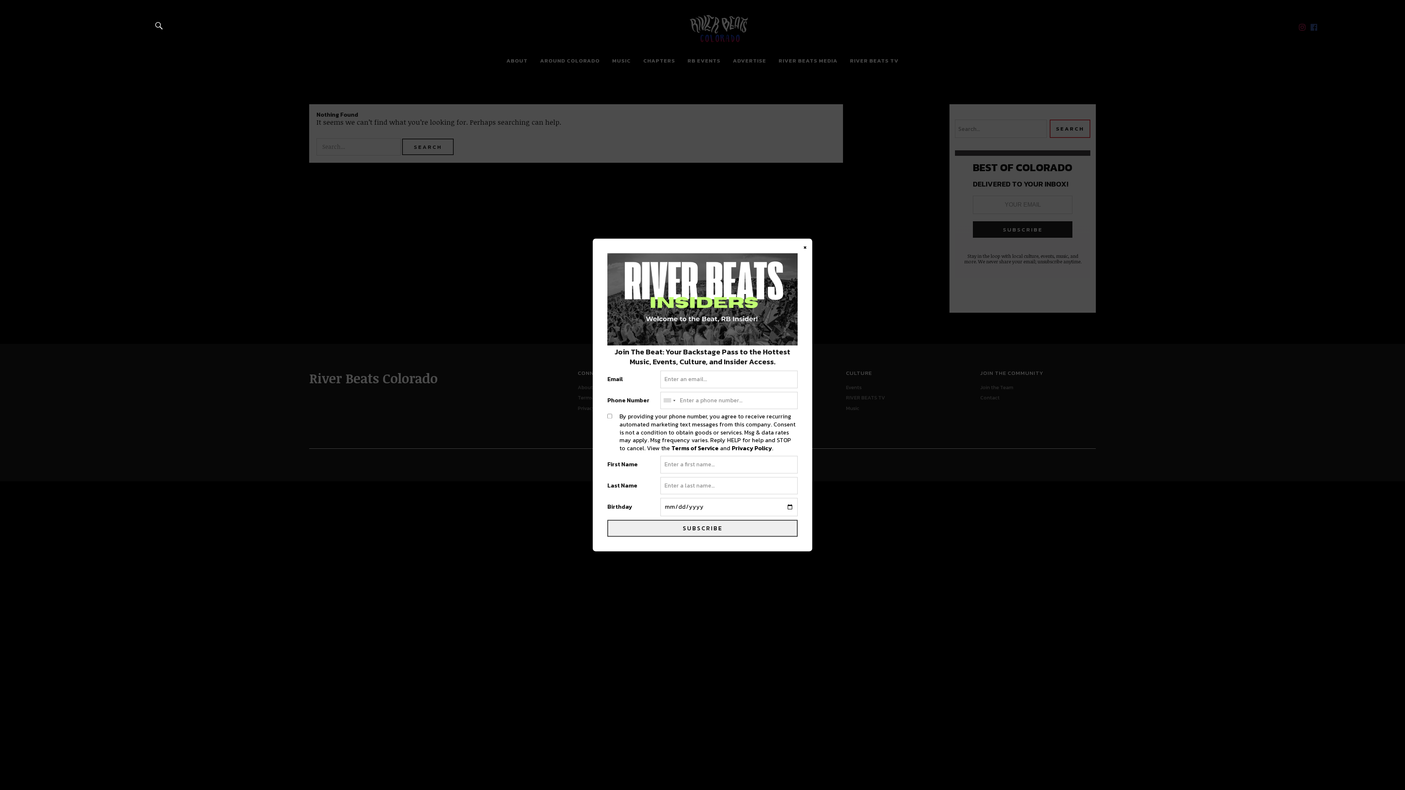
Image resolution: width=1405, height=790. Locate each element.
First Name (622, 465)
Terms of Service (695, 448)
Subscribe (703, 528)
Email (615, 380)
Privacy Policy (752, 448)
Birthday (619, 507)
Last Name (622, 486)
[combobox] (669, 400)
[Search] (159, 25)
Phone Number (628, 400)
